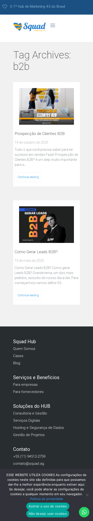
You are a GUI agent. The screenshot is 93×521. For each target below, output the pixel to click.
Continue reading (28, 177)
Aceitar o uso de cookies (48, 506)
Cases (18, 356)
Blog (16, 363)
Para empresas (25, 384)
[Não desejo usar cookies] (87, 496)
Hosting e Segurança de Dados (38, 428)
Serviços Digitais (26, 420)
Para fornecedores (28, 392)
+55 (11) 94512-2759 (29, 456)
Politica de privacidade (46, 499)
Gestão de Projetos (29, 435)
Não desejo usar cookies (48, 513)
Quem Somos (24, 349)
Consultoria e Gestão (30, 413)
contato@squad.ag (28, 463)
